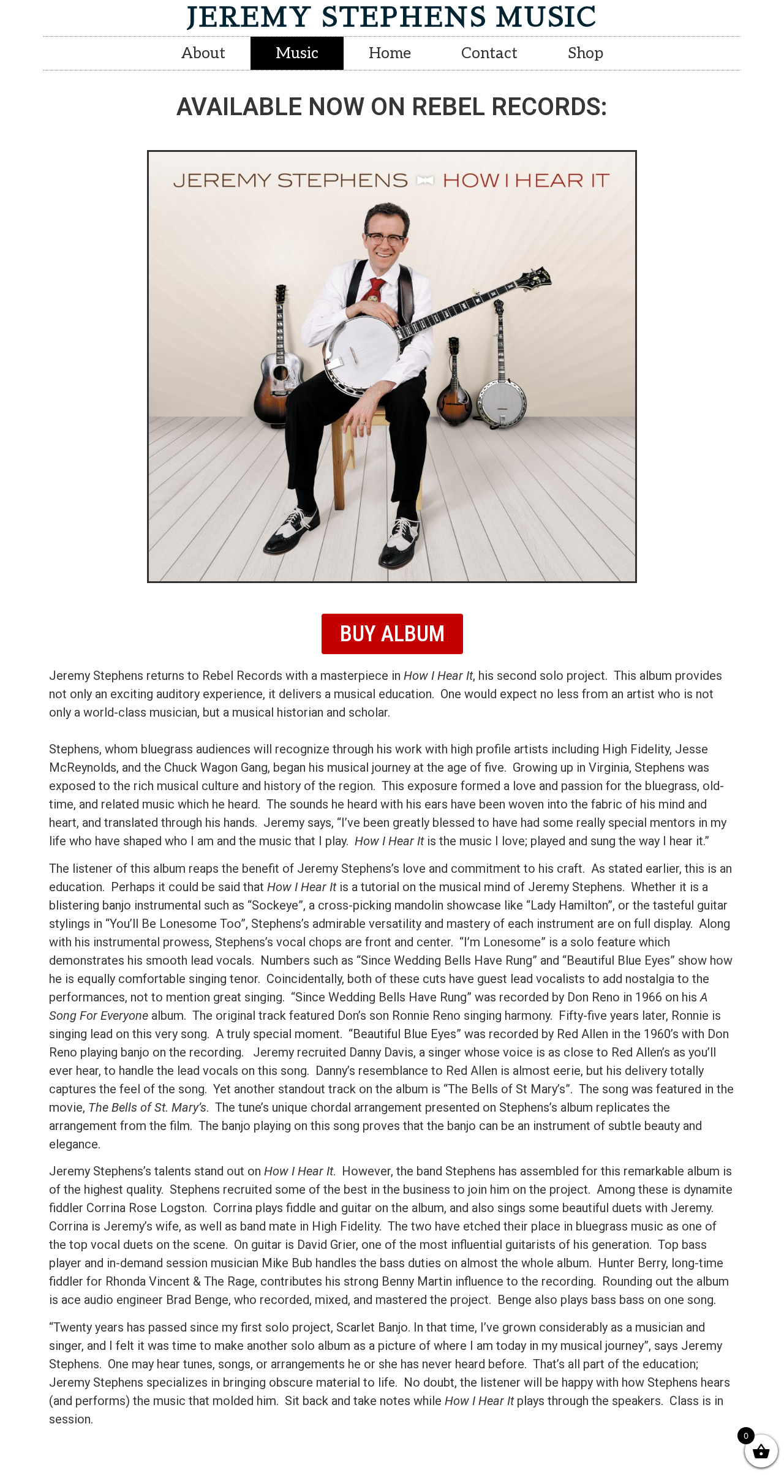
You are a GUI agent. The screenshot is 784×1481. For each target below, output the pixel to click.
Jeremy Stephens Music (392, 17)
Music (297, 53)
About (203, 53)
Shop (585, 53)
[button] (392, 634)
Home (390, 53)
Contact (489, 53)
